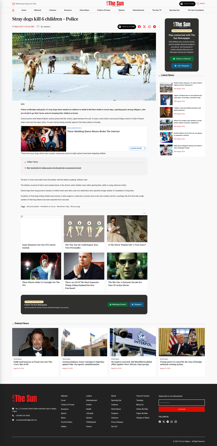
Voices (89, 426)
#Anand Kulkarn (33, 206)
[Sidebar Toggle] (13, 10)
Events (89, 405)
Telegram (137, 304)
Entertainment (138, 10)
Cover (63, 400)
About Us (140, 405)
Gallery (63, 426)
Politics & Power (103, 10)
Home (23, 10)
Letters (89, 396)
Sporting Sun (174, 10)
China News (84, 10)
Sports (63, 413)
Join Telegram (183, 66)
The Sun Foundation (196, 10)
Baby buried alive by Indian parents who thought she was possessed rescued (54, 168)
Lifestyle (89, 413)
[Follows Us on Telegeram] (154, 26)
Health (88, 409)
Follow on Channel (183, 59)
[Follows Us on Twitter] (144, 26)
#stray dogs (75, 206)
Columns (52, 10)
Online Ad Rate (142, 409)
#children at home (48, 206)
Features (114, 413)
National (37, 10)
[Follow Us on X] (164, 421)
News (63, 418)
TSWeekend (91, 422)
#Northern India (63, 206)
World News (18, 359)
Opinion (121, 10)
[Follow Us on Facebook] (160, 421)
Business (68, 10)
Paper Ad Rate (142, 413)
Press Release (117, 422)
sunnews (46, 27)
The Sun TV (156, 10)
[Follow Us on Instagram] (176, 421)
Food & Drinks (66, 422)
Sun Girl (114, 426)
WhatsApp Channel (119, 304)
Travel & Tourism (142, 396)
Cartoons (114, 418)
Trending (139, 400)
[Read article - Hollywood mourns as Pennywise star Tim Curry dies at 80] (35, 342)
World (113, 396)
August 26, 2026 (19, 368)
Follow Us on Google (189, 3)
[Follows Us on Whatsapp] (149, 26)
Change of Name (142, 418)
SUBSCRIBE (181, 409)
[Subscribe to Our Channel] (168, 421)
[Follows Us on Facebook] (139, 26)
